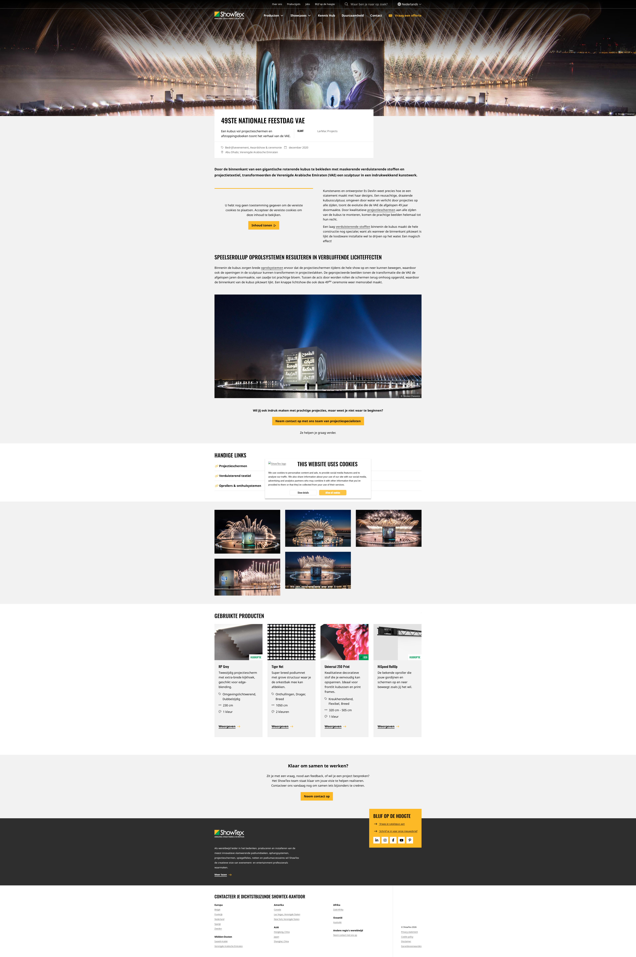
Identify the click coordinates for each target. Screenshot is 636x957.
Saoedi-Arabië (221, 941)
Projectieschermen (233, 466)
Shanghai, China (281, 941)
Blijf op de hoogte (325, 4)
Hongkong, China (282, 931)
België (217, 909)
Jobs (307, 4)
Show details (303, 492)
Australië (337, 922)
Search (346, 4)
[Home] (229, 15)
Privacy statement (409, 931)
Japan (276, 936)
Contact (376, 15)
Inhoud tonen (262, 225)
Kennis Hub (326, 15)
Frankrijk (218, 914)
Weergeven (227, 726)
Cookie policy (407, 936)
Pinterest (409, 840)
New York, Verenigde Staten (286, 919)
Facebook (393, 840)
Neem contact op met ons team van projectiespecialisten (318, 421)
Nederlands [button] (410, 4)
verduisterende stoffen (353, 227)
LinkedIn (376, 840)
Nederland (219, 919)
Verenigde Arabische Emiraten (228, 946)
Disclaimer (406, 941)
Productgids (293, 4)
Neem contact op (317, 796)
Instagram (385, 840)
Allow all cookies (332, 492)
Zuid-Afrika (338, 909)
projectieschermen (381, 210)
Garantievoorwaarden (411, 946)
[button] (274, 15)
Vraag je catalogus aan (392, 823)
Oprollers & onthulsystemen (240, 486)
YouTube (401, 840)
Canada (277, 909)
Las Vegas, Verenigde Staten (287, 914)
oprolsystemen (272, 268)
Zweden (218, 928)
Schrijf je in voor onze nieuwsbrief (398, 831)
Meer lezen (220, 874)
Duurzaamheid (353, 15)
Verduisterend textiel (235, 476)
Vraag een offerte (408, 15)
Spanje (217, 924)
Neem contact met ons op (345, 935)
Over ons (277, 4)
